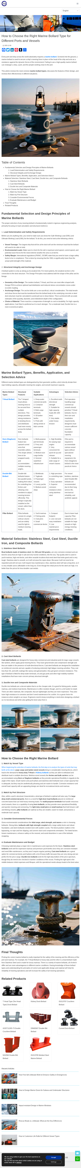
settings (18, 1163)
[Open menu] (77, 3)
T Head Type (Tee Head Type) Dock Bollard (12, 1003)
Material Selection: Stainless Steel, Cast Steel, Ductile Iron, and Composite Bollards (36, 178)
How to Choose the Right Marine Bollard (20, 189)
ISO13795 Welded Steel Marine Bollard (40, 1056)
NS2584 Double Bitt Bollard (10, 1056)
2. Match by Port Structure (18, 195)
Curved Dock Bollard (66, 1028)
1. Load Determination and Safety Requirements (26, 170)
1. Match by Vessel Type (17, 192)
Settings (53, 1162)
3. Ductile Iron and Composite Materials (23, 186)
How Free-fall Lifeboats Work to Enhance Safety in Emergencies (43, 1075)
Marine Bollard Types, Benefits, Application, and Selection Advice (29, 176)
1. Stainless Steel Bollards (18, 181)
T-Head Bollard (8, 399)
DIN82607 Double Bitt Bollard (39, 1029)
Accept (53, 1157)
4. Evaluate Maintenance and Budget (22, 200)
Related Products (11, 205)
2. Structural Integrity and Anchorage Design (24, 173)
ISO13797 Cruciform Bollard (66, 1003)
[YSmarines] (4, 3)
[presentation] (12, 991)
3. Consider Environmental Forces (21, 197)
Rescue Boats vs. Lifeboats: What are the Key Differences (40, 1121)
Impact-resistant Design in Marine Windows (35, 1105)
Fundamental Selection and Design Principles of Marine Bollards (29, 167)
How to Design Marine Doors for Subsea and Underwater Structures (44, 1090)
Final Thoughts (10, 203)
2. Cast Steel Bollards (16, 184)
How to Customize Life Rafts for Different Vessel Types (39, 1136)
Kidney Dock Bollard (38, 1001)
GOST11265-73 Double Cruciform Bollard (11, 1029)
